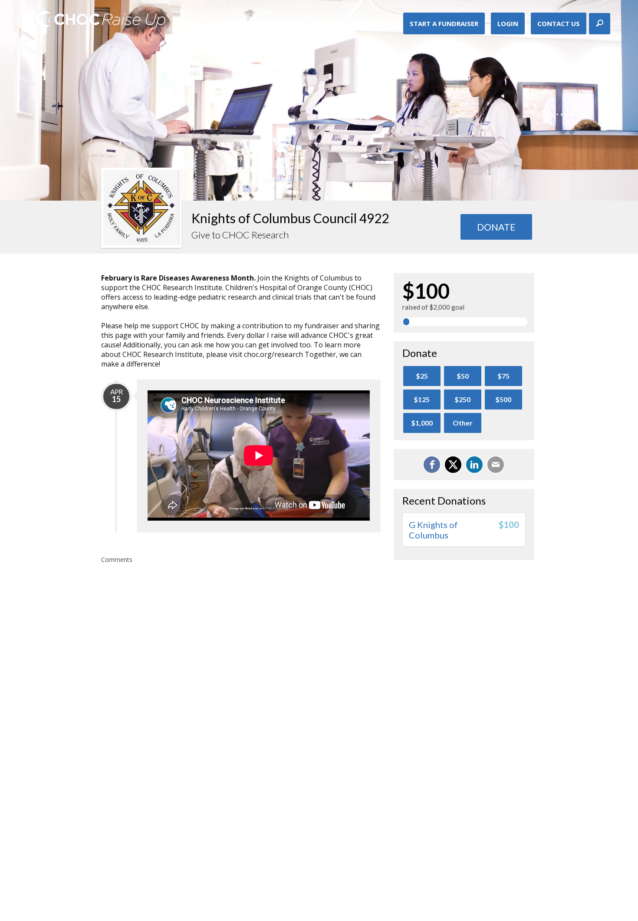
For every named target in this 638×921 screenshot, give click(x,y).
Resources (372, 23)
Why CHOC (315, 23)
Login (507, 23)
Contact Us (558, 23)
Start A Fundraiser (444, 23)
